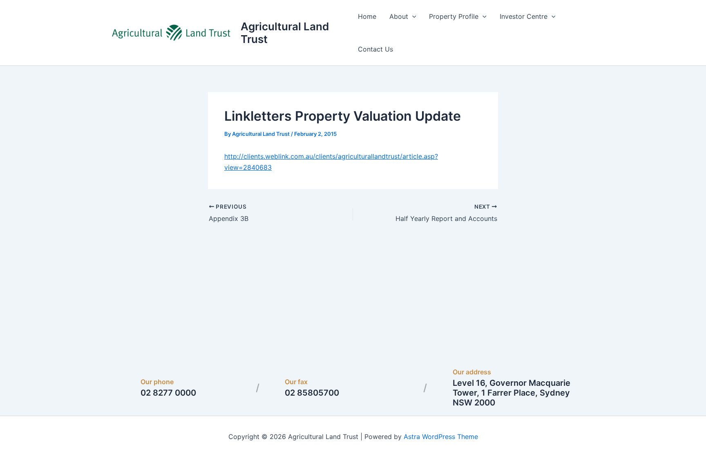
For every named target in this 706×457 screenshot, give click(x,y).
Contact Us (375, 49)
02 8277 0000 (168, 393)
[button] (412, 16)
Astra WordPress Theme (441, 436)
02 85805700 (312, 393)
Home (367, 16)
